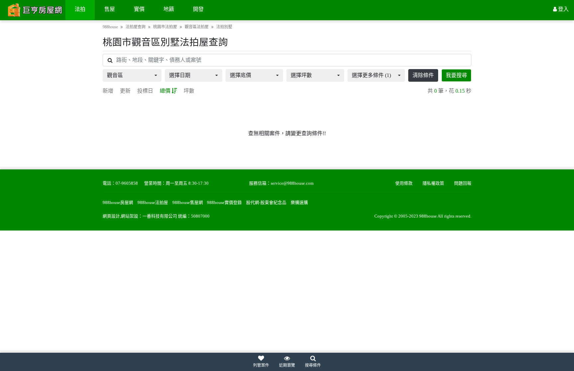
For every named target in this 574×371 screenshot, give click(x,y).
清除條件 (423, 75)
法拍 (80, 9)
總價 (165, 91)
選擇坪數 (301, 75)
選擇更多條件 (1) (371, 75)
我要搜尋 (456, 75)
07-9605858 (127, 183)
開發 (198, 9)
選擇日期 (179, 75)
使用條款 (404, 183)
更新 (125, 91)
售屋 (109, 9)
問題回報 (462, 183)
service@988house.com (292, 183)
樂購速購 (299, 202)
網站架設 (129, 216)
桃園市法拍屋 (165, 27)
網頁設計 (111, 216)
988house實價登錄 (224, 202)
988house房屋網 (118, 202)
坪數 (189, 91)
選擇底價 (240, 75)
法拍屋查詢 (135, 27)
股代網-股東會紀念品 (266, 202)
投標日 (145, 91)
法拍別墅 (224, 27)
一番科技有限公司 (160, 216)
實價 (139, 9)
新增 (108, 91)
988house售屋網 (187, 202)
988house (110, 27)
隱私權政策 (433, 183)
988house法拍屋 (153, 202)
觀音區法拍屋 (197, 27)
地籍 (168, 9)
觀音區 (115, 75)
